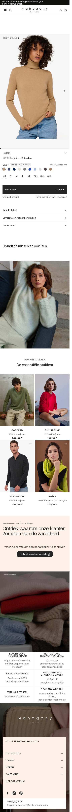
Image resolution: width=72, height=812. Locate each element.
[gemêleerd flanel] (40, 169)
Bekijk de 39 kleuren (58, 165)
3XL (42, 176)
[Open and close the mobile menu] (5, 10)
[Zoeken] (10, 10)
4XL (49, 176)
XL (29, 176)
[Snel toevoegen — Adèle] (64, 486)
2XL (35, 176)
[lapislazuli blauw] (29, 169)
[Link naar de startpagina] (35, 10)
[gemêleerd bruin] (45, 169)
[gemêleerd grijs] (24, 169)
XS (4, 176)
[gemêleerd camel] (50, 169)
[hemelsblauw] (35, 169)
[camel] (4, 169)
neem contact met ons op (52, 699)
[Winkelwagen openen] (65, 10)
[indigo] (9, 169)
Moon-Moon (42, 805)
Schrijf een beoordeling (35, 554)
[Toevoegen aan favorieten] (65, 152)
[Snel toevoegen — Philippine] (64, 420)
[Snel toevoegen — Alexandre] (29, 486)
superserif (22, 805)
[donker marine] (14, 169)
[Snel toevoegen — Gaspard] (29, 420)
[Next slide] (64, 91)
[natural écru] (19, 169)
